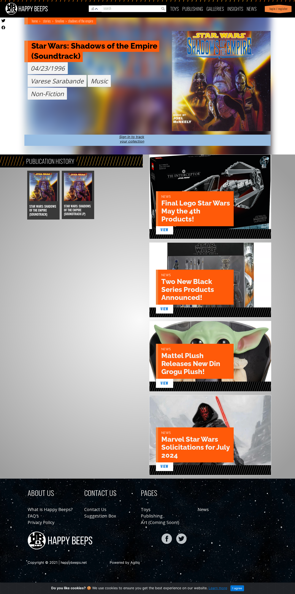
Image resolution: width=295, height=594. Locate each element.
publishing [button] (192, 8)
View (164, 229)
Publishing (152, 516)
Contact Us (95, 509)
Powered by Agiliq (125, 562)
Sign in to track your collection (131, 139)
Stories (47, 21)
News (252, 8)
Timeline (59, 21)
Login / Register (278, 9)
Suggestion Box (100, 516)
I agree (237, 588)
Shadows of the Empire (80, 21)
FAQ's (33, 516)
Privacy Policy (41, 522)
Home (35, 21)
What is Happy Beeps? (50, 509)
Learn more (218, 588)
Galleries (215, 8)
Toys (174, 8)
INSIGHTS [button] (235, 8)
